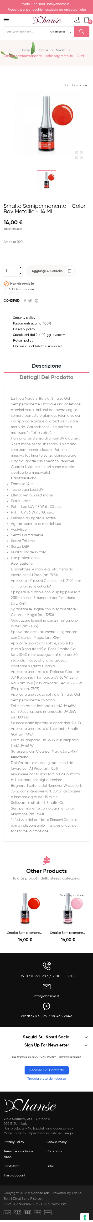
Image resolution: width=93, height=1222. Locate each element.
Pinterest (36, 300)
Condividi (25, 300)
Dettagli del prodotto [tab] (46, 377)
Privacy (51, 1056)
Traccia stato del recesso (46, 1078)
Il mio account (14, 1175)
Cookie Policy (56, 1142)
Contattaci (12, 1166)
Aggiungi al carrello (47, 271)
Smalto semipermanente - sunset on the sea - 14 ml (25, 933)
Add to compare (21, 289)
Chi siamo (54, 1151)
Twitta (30, 300)
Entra (50, 1166)
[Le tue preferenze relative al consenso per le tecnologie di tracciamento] (84, 1217)
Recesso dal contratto (46, 1070)
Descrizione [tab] (46, 366)
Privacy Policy (14, 1142)
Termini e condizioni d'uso (19, 1154)
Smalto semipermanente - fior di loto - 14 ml (68, 933)
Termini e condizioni (70, 1056)
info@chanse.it (58, 4)
